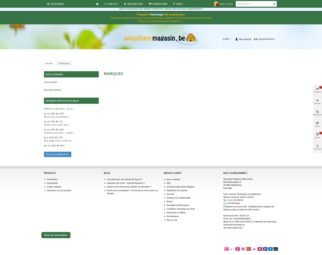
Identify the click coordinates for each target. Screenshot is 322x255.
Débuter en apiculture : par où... (59, 109)
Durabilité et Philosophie (178, 205)
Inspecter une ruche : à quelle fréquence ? (126, 183)
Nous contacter (173, 179)
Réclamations (173, 216)
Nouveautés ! (135, 3)
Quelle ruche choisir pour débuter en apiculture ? (129, 187)
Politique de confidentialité (179, 198)
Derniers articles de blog (62, 100)
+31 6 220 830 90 (235, 200)
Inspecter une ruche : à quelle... (59, 133)
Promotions (159, 3)
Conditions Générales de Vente (181, 209)
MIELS (179, 3)
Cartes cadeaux (54, 187)
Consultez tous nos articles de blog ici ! (124, 179)
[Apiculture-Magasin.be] (161, 39)
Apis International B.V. (233, 228)
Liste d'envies (54, 74)
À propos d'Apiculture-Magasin (181, 187)
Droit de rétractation (55, 235)
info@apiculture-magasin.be (261, 206)
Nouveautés (52, 183)
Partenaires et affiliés (176, 212)
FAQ (168, 183)
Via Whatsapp (233, 203)
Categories (57, 3)
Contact (113, 3)
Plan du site (172, 220)
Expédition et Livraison (177, 190)
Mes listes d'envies (52, 90)
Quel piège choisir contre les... (59, 140)
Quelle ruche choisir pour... (57, 124)
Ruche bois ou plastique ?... (57, 117)
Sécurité (170, 194)
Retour (170, 201)
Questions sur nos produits (59, 190)
